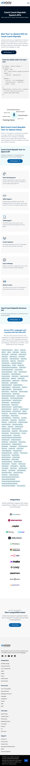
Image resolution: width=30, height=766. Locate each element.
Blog (2, 706)
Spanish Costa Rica (6, 393)
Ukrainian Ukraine (23, 468)
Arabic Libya (5, 356)
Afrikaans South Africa (7, 350)
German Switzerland (16, 374)
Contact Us (4, 739)
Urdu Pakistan (12, 470)
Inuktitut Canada (19, 426)
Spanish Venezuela (6, 411)
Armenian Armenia (6, 424)
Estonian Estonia (17, 411)
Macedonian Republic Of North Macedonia (11, 437)
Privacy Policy (4, 741)
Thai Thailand (5, 468)
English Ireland (15, 380)
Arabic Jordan (5, 354)
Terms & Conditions (5, 751)
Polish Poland (20, 448)
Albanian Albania (6, 459)
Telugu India (22, 466)
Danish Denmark (22, 371)
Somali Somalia (16, 457)
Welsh (15, 371)
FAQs (2, 703)
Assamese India (5, 363)
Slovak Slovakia (15, 455)
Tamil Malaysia (5, 466)
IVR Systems (4, 719)
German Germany (6, 376)
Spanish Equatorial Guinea (16, 398)
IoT (2, 728)
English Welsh (21, 378)
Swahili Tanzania (6, 463)
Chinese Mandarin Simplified (8, 479)
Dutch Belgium (13, 446)
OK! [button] (26, 760)
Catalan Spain (22, 367)
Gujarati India (13, 420)
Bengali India (21, 365)
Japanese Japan (6, 428)
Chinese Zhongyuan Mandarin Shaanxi (11, 481)
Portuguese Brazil (17, 450)
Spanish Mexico (5, 402)
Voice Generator (5, 691)
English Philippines (18, 385)
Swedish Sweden (18, 461)
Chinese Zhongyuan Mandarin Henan (10, 476)
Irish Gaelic (24, 417)
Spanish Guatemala (6, 400)
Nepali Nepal (5, 446)
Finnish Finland (13, 413)
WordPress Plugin (5, 663)
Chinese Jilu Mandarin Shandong (9, 483)
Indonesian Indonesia (17, 424)
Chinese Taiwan (18, 369)
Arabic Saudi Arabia (14, 358)
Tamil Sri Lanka (21, 463)
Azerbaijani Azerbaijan (16, 363)
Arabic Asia (13, 360)
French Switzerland (6, 417)
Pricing (2, 701)
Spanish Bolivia (5, 391)
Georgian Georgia (6, 431)
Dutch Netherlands (22, 446)
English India (24, 380)
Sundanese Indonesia (7, 461)
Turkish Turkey (13, 468)
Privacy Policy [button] (12, 763)
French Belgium (5, 415)
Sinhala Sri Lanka (6, 455)
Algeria (9, 352)
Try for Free (15, 625)
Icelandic (4, 426)
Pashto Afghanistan (6, 450)
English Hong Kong (6, 380)
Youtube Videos (5, 716)
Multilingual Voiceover (6, 693)
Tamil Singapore (14, 466)
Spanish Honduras (17, 400)
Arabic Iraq (23, 352)
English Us (24, 387)
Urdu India (4, 470)
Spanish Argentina (17, 389)
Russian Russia (23, 452)
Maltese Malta (22, 441)
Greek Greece (15, 376)
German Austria (5, 374)
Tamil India (14, 463)
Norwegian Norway (16, 444)
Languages (3, 696)
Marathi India (5, 441)
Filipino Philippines (22, 413)
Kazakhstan (15, 431)
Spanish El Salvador (6, 409)
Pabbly (2, 673)
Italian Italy (10, 426)
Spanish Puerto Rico (6, 406)
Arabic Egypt (16, 352)
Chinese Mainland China (7, 369)
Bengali (14, 365)
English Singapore (6, 387)
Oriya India (4, 448)
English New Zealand (7, 385)
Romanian (16, 452)
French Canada (14, 415)
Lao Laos (24, 433)
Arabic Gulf (22, 350)
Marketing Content (5, 721)
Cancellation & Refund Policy (8, 746)
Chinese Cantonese (18, 472)
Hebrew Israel (22, 420)
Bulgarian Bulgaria (6, 365)
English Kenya (5, 382)
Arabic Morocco (13, 356)
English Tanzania (16, 387)
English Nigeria (13, 382)
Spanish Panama (6, 404)
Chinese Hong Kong (13, 474)
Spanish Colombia (23, 391)
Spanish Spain (5, 398)
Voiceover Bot (4, 681)
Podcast (3, 726)
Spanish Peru (15, 404)
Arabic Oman (22, 356)
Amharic (16, 350)
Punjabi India (12, 448)
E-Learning (3, 724)
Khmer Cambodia (23, 431)
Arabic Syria (24, 358)
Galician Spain (5, 420)
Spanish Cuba (16, 393)
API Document (8, 52)
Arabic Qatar (5, 358)
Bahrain (4, 352)
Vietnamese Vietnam (7, 472)
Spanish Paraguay (17, 406)
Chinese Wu (4, 474)
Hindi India (4, 422)
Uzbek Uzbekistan (21, 470)
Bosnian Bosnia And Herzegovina (9, 367)
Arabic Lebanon (22, 354)
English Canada (5, 378)
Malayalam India (5, 439)
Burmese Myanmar (6, 444)
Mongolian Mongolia (16, 439)
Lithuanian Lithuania (6, 435)
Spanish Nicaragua (15, 402)
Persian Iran (5, 413)
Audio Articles (4, 714)
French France (16, 417)
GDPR (2, 749)
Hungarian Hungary (23, 422)
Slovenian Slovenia (6, 457)
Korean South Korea (15, 433)
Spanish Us (15, 409)
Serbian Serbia (15, 459)
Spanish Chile (14, 391)
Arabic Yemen (21, 360)
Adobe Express (4, 678)
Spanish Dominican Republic (8, 395)
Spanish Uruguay (24, 409)
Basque (24, 411)
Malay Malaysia (13, 441)
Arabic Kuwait (13, 354)
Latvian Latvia (16, 435)
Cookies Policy (4, 744)
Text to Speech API (5, 668)
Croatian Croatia (12, 422)
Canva (2, 676)
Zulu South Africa (21, 485)
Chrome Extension (5, 666)
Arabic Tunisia (5, 360)
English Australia (24, 376)
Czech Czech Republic (7, 371)
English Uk (13, 378)
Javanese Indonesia (16, 428)
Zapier (2, 671)
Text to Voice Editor (6, 688)
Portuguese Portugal (7, 452)
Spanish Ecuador (21, 395)
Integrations (4, 698)
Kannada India (5, 433)
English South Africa (6, 389)
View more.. (4, 731)
